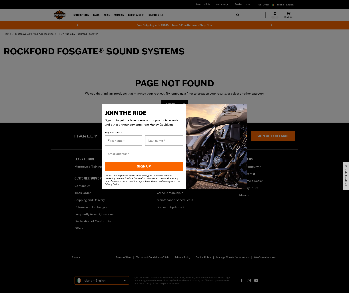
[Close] (241, 110)
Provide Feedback (346, 176)
